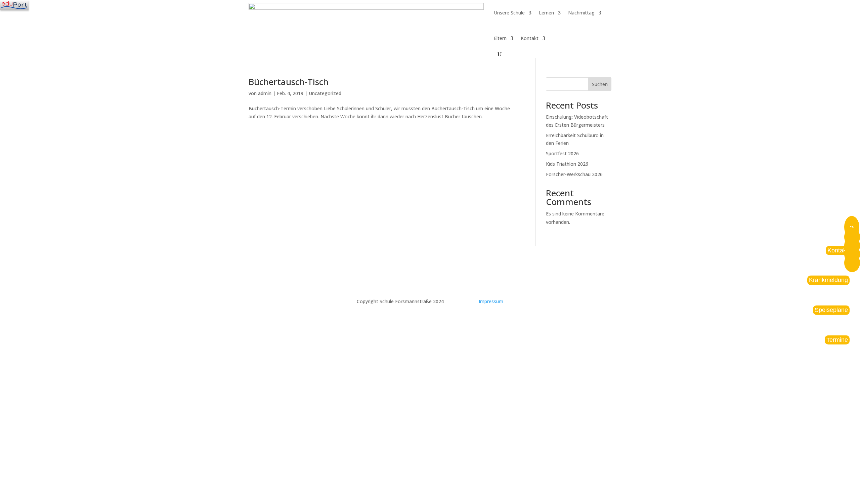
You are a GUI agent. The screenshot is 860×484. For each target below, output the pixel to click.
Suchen (600, 84)
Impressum (491, 301)
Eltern (500, 38)
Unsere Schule (509, 12)
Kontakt (530, 38)
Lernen (546, 12)
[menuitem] (852, 263)
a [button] (851, 227)
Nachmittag (581, 12)
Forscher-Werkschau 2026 (574, 174)
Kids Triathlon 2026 (567, 164)
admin (264, 93)
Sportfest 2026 (562, 153)
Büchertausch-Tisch (289, 82)
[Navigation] (14, 5)
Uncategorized (325, 93)
